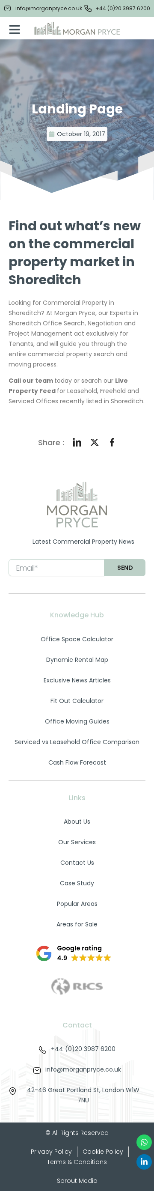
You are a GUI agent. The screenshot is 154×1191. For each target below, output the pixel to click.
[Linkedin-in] (144, 1162)
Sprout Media (77, 1180)
